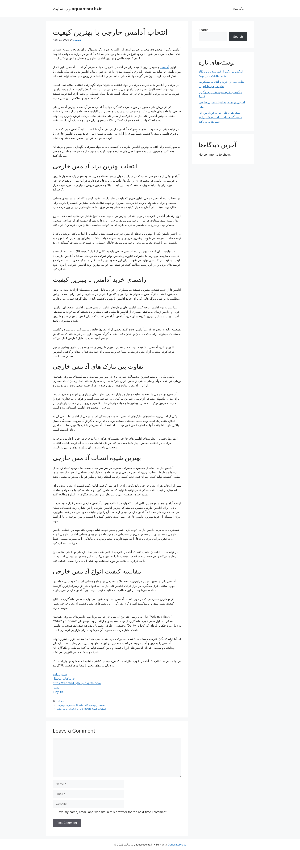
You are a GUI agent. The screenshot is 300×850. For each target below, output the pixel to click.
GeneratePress (177, 844)
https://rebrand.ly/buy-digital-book (77, 683)
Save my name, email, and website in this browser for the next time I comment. (112, 812)
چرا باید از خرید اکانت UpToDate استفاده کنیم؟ (81, 708)
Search (203, 30)
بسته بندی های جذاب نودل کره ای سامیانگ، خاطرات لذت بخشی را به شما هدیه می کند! (220, 117)
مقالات (60, 701)
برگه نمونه (238, 8)
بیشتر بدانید (60, 674)
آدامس (164, 67)
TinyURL (59, 692)
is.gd (56, 687)
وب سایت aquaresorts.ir (77, 8)
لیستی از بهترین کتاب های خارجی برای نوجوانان (81, 704)
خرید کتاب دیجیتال (64, 678)
